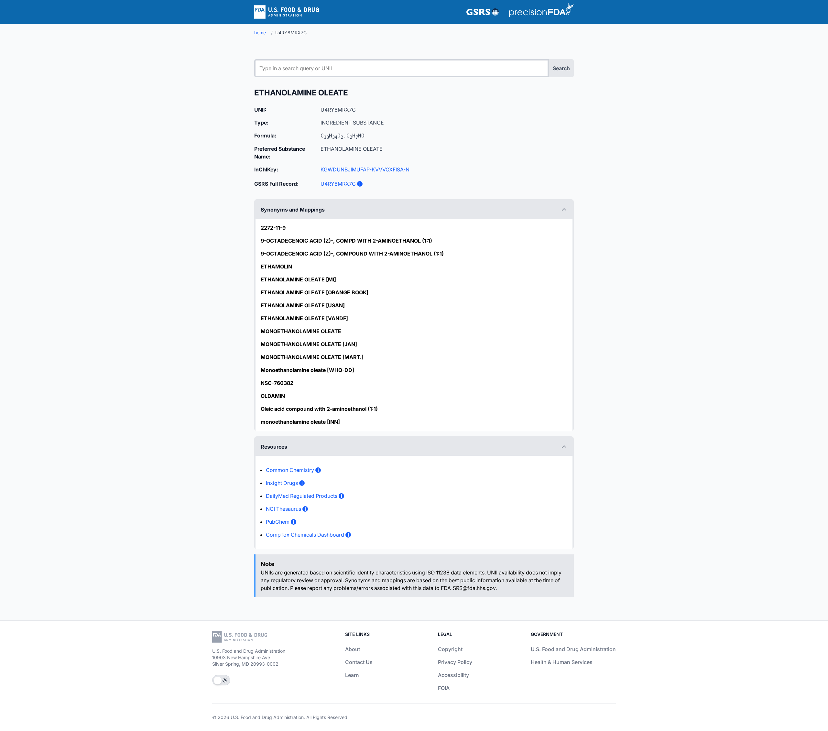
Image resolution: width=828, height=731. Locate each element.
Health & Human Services (562, 662)
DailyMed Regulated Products (301, 496)
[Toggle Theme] (221, 680)
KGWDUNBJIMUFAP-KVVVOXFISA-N (365, 169)
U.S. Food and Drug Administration (573, 649)
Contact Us (359, 662)
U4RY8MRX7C (338, 183)
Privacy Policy (455, 662)
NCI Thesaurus (283, 509)
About (352, 649)
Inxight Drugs (282, 483)
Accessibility (453, 675)
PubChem (277, 521)
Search (561, 68)
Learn (352, 675)
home (260, 32)
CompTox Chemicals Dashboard (305, 534)
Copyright (450, 649)
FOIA (444, 688)
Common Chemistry (290, 470)
